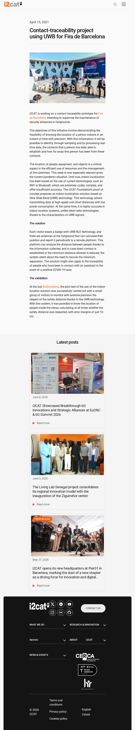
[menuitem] (86, 709)
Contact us (93, 608)
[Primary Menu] (124, 4)
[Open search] (115, 4)
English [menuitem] (86, 709)
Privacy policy (58, 711)
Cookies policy (58, 718)
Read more (43, 423)
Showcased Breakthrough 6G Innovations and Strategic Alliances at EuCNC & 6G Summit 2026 (66, 410)
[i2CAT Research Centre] (13, 4)
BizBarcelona (51, 286)
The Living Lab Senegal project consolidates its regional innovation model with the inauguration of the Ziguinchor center (65, 491)
